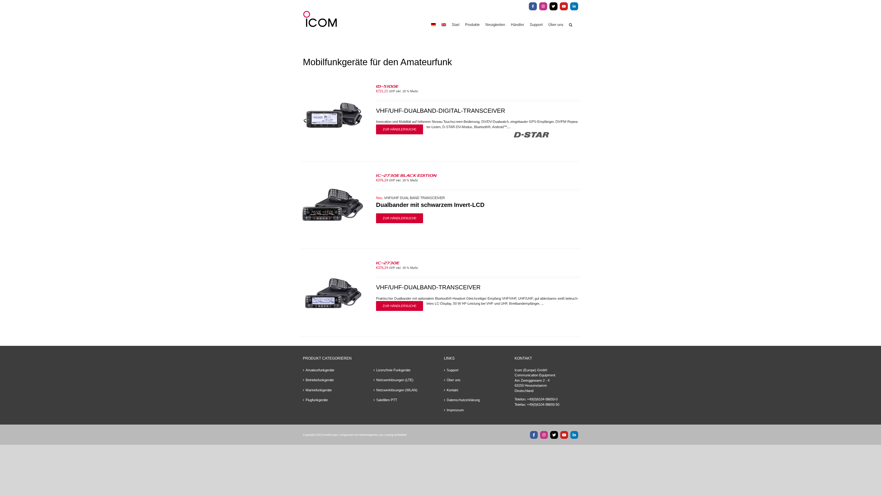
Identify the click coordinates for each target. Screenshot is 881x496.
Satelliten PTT (386, 400)
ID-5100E (387, 86)
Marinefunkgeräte (319, 390)
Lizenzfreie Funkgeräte (393, 370)
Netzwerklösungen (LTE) (394, 380)
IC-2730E (387, 263)
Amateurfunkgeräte (320, 370)
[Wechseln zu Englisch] (443, 25)
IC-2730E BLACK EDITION (406, 175)
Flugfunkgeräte (317, 400)
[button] (570, 25)
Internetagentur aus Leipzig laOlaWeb (383, 435)
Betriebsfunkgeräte (320, 380)
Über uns (453, 380)
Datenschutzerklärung (463, 400)
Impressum (455, 410)
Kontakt (452, 390)
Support (452, 370)
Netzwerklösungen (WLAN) (396, 390)
